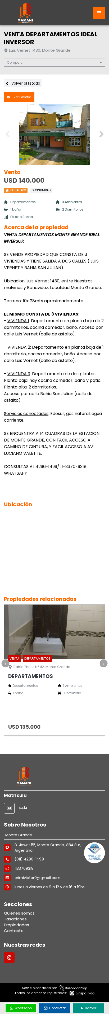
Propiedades (16, 925)
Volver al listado (25, 83)
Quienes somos (19, 913)
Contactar (57, 1008)
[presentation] (5, 663)
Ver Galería (22, 97)
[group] (54, 134)
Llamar (90, 1008)
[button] (101, 134)
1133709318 (24, 868)
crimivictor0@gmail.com (37, 877)
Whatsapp (23, 1008)
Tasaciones (15, 919)
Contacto (14, 930)
